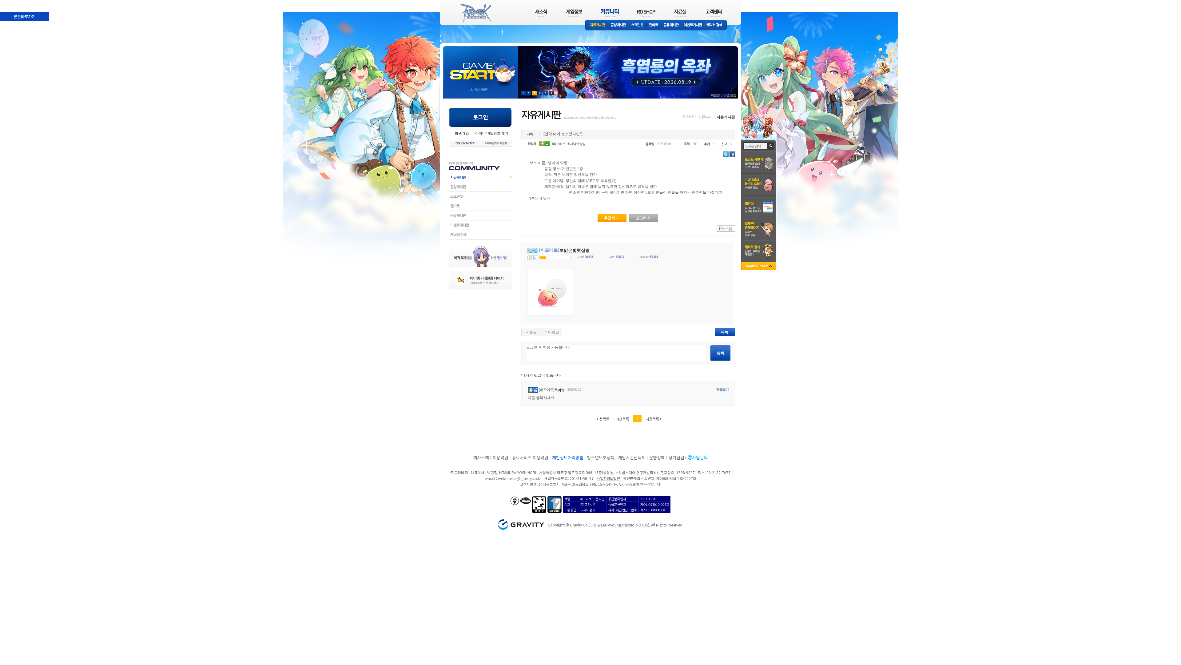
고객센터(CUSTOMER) (714, 13)
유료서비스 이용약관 (530, 457)
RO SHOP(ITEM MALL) (646, 13)
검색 (771, 146)
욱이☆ (559, 390)
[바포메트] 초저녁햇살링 (568, 144)
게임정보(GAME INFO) (574, 13)
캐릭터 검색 (716, 25)
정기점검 (676, 457)
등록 (720, 353)
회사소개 (481, 457)
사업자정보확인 (608, 478)
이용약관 (500, 457)
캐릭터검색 (480, 234)
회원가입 (462, 133)
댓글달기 (722, 389)
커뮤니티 (705, 117)
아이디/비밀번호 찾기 (491, 133)
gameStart (480, 66)
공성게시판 (618, 25)
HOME (688, 117)
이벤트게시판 (693, 25)
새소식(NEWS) (541, 13)
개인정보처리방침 (567, 457)
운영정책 (657, 457)
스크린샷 (637, 25)
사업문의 (700, 457)
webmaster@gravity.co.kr (519, 478)
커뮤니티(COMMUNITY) (610, 13)
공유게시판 (671, 25)
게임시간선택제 (632, 457)
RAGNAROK (475, 13)
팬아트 (653, 25)
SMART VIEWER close (759, 267)
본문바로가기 (11, 3)
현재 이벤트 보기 (551, 93)
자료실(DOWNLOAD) (680, 13)
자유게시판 (596, 25)
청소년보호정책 (600, 457)
